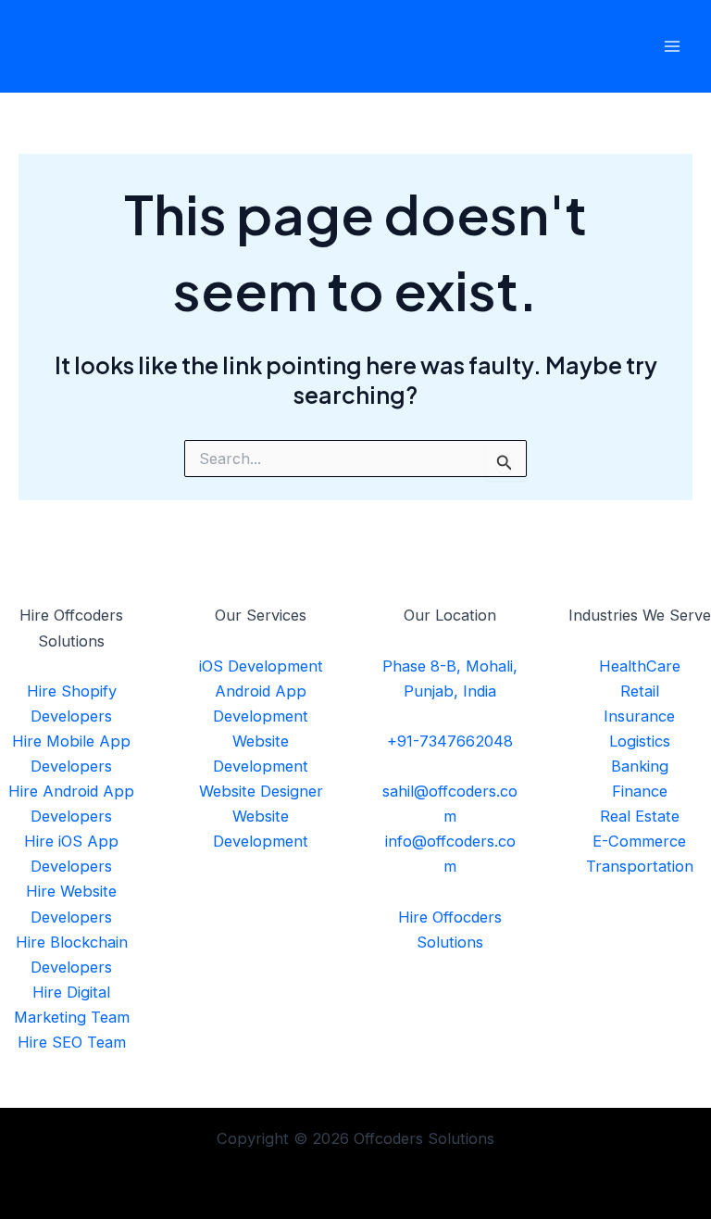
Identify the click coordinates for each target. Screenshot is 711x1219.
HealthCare (639, 666)
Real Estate (640, 816)
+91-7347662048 (450, 741)
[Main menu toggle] (671, 47)
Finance (639, 791)
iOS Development (261, 666)
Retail (639, 691)
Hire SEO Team (72, 1042)
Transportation (639, 866)
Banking (639, 766)
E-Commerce (639, 841)
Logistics (639, 741)
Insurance (639, 716)
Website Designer (261, 791)
